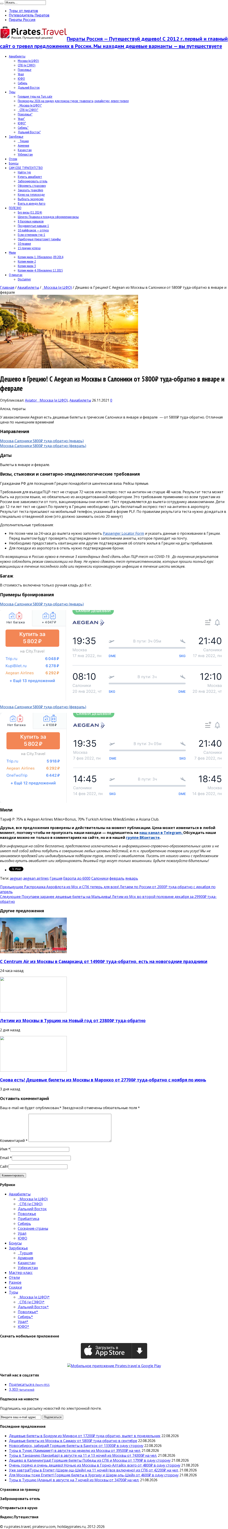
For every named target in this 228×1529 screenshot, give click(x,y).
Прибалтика (28, 1218)
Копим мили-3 (27, 266)
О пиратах (15, 274)
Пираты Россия (22, 19)
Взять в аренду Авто (31, 203)
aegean (16, 878)
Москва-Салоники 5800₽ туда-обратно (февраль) (43, 445)
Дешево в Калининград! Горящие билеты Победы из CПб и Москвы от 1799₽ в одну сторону (90, 1460)
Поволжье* (25, 114)
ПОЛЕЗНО (15, 208)
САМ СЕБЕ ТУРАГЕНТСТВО (26, 167)
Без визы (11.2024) (30, 212)
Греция (56, 878)
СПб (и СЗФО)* (28, 109)
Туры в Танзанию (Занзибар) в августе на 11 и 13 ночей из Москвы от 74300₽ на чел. (83, 1455)
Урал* (21, 118)
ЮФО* (22, 123)
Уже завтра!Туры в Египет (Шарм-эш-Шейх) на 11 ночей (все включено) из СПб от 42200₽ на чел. (94, 1470)
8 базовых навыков (31, 221)
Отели (13, 159)
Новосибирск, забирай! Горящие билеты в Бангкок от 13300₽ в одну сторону (76, 1445)
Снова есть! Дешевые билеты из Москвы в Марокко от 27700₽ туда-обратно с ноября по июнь (103, 1080)
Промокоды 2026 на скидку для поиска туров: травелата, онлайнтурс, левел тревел (73, 101)
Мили (12, 252)
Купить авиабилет (30, 176)
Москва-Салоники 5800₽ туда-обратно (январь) (42, 440)
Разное (15, 1282)
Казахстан (25, 150)
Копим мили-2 (27, 261)
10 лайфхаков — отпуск (33, 230)
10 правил (24, 243)
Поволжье (24, 69)
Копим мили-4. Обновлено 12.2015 (40, 270)
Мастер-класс (21, 1272)
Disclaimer (24, 279)
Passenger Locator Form (123, 533)
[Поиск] (2, 3)
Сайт (4, 1166)
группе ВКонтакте (143, 837)
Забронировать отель (32, 181)
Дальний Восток (29, 87)
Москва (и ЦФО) (28, 60)
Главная (7, 287)
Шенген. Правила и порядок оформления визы (48, 217)
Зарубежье (16, 136)
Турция (23, 141)
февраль (116, 878)
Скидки (15, 1287)
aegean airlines (36, 878)
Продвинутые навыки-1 (33, 225)
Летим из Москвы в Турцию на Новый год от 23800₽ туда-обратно (73, 1020)
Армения (23, 145)
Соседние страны (33, 1228)
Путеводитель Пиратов (29, 15)
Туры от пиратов (23, 10)
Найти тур (24, 172)
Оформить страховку (32, 185)
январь (131, 878)
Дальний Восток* (29, 132)
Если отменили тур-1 (31, 234)
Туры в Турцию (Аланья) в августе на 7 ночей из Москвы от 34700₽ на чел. (74, 1479)
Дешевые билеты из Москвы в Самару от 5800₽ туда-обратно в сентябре (73, 1440)
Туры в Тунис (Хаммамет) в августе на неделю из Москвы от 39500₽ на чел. (75, 1450)
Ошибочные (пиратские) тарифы (39, 239)
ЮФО (21, 78)
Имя (3, 1149)
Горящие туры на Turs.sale (35, 96)
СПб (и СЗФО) (26, 65)
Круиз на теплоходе (31, 194)
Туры (12, 92)
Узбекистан (25, 154)
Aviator (31, 400)
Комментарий (14, 1140)
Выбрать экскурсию (31, 199)
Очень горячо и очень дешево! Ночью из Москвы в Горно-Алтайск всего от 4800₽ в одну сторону (94, 1465)
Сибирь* (23, 127)
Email (4, 1157)
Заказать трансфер (30, 190)
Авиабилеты (17, 56)
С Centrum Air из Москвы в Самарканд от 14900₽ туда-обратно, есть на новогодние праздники (103, 961)
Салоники (99, 878)
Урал (21, 74)
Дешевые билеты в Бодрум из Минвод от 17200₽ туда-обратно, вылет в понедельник (85, 1435)
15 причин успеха (29, 248)
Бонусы (13, 163)
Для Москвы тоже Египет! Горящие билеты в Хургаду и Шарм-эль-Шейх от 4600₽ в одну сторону (94, 1475)
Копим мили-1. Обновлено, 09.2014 (40, 257)
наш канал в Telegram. (161, 832)
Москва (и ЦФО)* (30, 105)
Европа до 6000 (76, 878)
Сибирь (22, 83)
